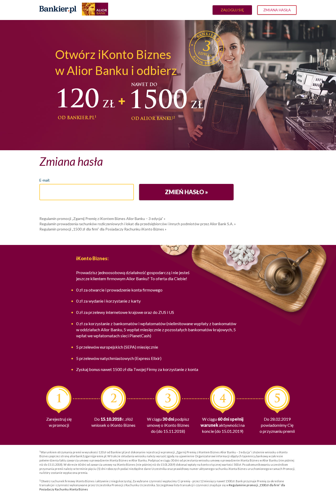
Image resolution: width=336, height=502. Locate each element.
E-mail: (44, 180)
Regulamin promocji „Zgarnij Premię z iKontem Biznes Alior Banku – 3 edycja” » (102, 218)
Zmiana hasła (277, 10)
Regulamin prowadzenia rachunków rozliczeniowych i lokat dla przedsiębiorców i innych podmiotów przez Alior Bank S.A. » (137, 224)
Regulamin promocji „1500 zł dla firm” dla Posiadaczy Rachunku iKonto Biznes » (102, 229)
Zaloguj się (232, 10)
